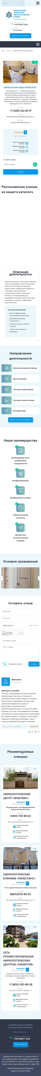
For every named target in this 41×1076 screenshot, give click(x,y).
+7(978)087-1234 (21, 24)
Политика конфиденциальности (21, 1027)
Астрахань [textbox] (18, 30)
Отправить (21, 172)
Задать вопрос (20, 1044)
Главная (3, 51)
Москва (8, 51)
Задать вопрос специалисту (20, 420)
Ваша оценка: (8, 625)
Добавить (34, 664)
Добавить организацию (20, 36)
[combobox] (23, 30)
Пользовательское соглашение (20, 1025)
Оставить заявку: (9, 160)
